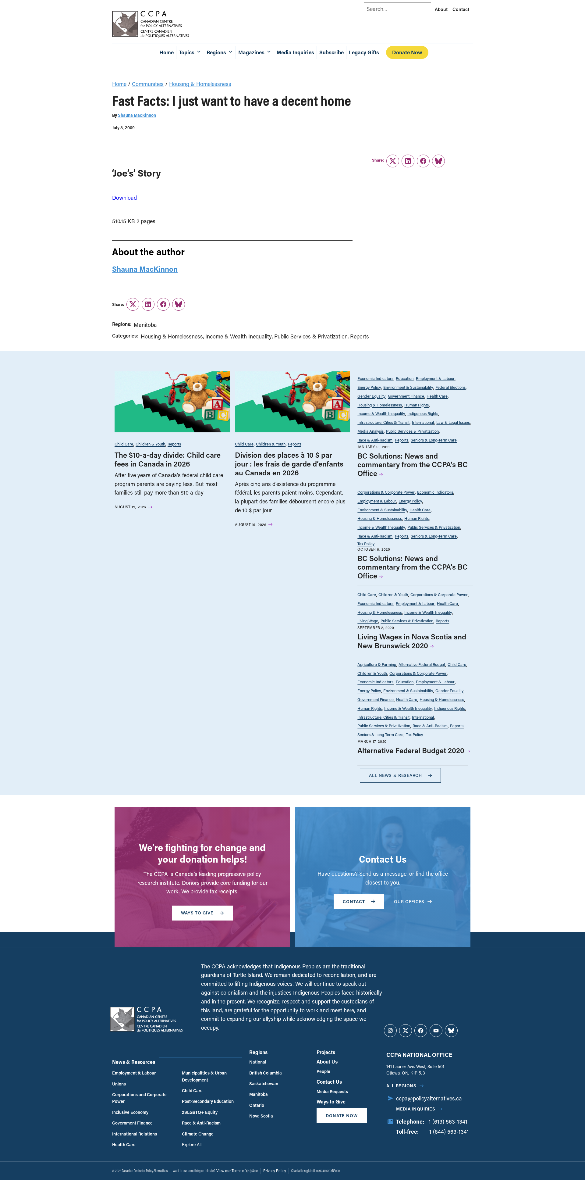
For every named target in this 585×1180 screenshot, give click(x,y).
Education (404, 378)
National (257, 1062)
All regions (401, 1086)
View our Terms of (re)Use (237, 1170)
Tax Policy (365, 543)
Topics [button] (186, 52)
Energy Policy (369, 387)
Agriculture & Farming (376, 664)
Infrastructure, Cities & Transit (383, 422)
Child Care (124, 443)
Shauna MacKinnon (137, 115)
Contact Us (329, 1081)
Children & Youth (150, 443)
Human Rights (416, 404)
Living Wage (367, 620)
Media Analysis (370, 431)
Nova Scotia (261, 1116)
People (323, 1071)
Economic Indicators (375, 378)
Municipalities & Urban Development (204, 1076)
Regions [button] (216, 52)
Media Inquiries (295, 52)
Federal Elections (450, 387)
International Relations (134, 1134)
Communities (148, 84)
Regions (258, 1052)
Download (124, 197)
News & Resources (133, 1062)
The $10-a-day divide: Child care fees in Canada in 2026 (168, 459)
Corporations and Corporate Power (139, 1098)
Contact (460, 9)
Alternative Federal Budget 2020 (410, 750)
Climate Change (198, 1134)
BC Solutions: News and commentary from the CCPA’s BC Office (412, 464)
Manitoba (145, 324)
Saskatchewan (263, 1083)
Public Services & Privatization (311, 336)
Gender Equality (371, 396)
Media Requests (332, 1091)
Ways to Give (331, 1101)
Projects (326, 1052)
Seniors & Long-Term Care (434, 439)
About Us (327, 1061)
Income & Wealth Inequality (238, 336)
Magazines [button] (251, 52)
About (441, 9)
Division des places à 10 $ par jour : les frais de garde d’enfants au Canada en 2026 (289, 463)
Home (166, 52)
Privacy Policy (274, 1170)
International (423, 422)
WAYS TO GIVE (197, 913)
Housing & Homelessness (200, 84)
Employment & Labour (435, 378)
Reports (359, 336)
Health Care (437, 396)
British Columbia (265, 1073)
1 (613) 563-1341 (448, 1121)
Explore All (191, 1144)
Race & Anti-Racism (374, 439)
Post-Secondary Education (208, 1101)
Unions (119, 1084)
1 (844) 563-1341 (449, 1131)
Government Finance (406, 396)
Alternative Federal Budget (422, 664)
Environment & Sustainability (408, 387)
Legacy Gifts (364, 52)
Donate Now (407, 52)
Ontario (256, 1105)
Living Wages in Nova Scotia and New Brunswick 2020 (411, 641)
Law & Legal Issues (453, 422)
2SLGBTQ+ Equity (200, 1112)
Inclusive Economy (130, 1112)
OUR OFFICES (409, 901)
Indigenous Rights (422, 413)
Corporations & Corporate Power (386, 492)
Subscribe (331, 52)
